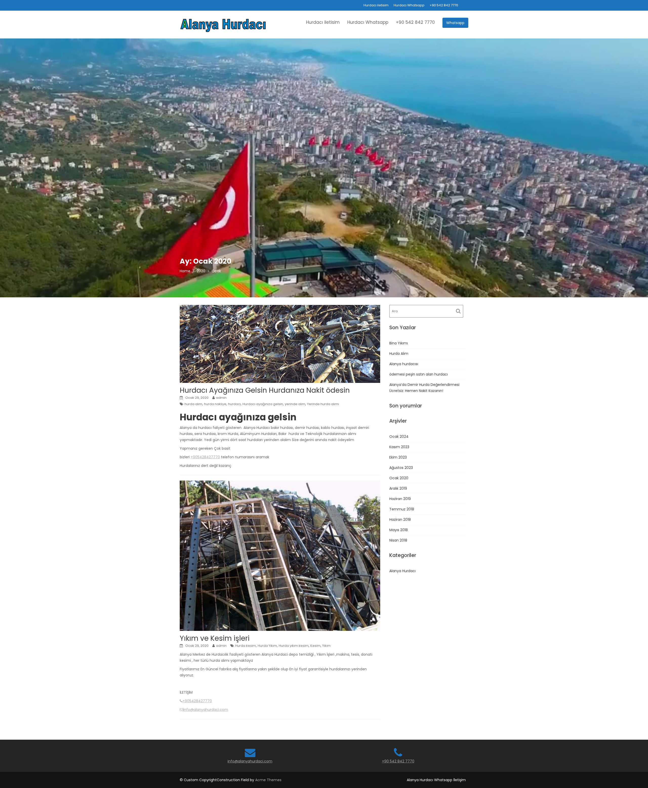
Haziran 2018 (400, 519)
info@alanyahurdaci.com (205, 709)
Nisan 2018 (398, 540)
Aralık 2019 (398, 488)
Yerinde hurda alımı (323, 404)
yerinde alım (295, 404)
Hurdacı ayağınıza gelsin (262, 404)
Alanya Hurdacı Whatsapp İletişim (436, 779)
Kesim (315, 645)
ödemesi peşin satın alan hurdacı (418, 374)
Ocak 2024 (399, 436)
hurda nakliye (215, 404)
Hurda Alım (398, 353)
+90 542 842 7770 (444, 5)
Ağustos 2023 (401, 467)
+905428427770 (205, 457)
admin (221, 397)
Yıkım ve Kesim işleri (215, 638)
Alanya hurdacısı (403, 363)
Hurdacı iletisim (376, 5)
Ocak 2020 (398, 478)
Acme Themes (268, 779)
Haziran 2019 (400, 498)
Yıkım (326, 645)
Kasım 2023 (399, 446)
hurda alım (193, 404)
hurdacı (234, 404)
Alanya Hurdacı (402, 570)
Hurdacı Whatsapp (409, 5)
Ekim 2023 (398, 457)
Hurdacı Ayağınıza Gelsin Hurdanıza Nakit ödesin (265, 390)
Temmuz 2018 (401, 509)
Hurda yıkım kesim (294, 645)
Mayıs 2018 (398, 529)
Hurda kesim (245, 645)
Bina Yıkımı (398, 343)
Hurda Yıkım (267, 645)
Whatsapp (455, 22)
